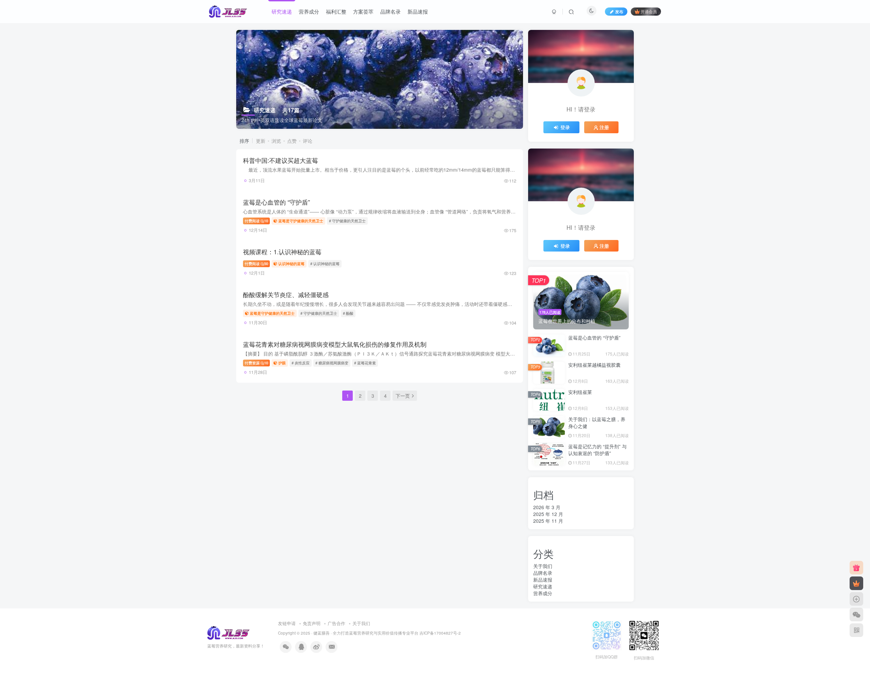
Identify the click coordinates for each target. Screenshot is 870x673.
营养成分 (309, 11)
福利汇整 (336, 11)
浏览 (276, 140)
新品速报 (417, 11)
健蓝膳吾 (321, 633)
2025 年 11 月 (548, 520)
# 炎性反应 (301, 362)
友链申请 (287, 623)
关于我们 (542, 566)
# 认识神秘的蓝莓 (325, 263)
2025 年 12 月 (548, 514)
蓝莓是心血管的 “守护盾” (276, 201)
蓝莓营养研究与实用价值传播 (375, 633)
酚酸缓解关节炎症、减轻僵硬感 (286, 294)
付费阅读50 (256, 263)
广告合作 (336, 623)
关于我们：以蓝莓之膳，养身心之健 (596, 422)
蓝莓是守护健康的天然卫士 (300, 220)
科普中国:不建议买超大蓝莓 (280, 160)
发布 (619, 11)
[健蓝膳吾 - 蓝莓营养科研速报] (228, 632)
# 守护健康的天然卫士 (347, 220)
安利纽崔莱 (580, 392)
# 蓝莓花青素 (365, 362)
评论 (307, 140)
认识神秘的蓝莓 (291, 263)
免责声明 (311, 623)
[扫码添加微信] (856, 614)
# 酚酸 (348, 313)
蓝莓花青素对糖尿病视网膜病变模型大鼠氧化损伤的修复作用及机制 (335, 344)
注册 (604, 127)
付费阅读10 (256, 220)
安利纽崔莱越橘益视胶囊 (594, 364)
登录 (565, 127)
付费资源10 (256, 362)
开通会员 (649, 11)
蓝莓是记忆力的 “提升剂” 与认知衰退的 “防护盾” (597, 449)
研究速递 (282, 11)
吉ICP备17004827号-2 (440, 633)
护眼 (282, 362)
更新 (260, 140)
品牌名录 (390, 11)
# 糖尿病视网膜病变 (331, 362)
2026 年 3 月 (546, 507)
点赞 (292, 140)
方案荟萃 (363, 11)
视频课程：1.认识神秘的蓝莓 (282, 251)
